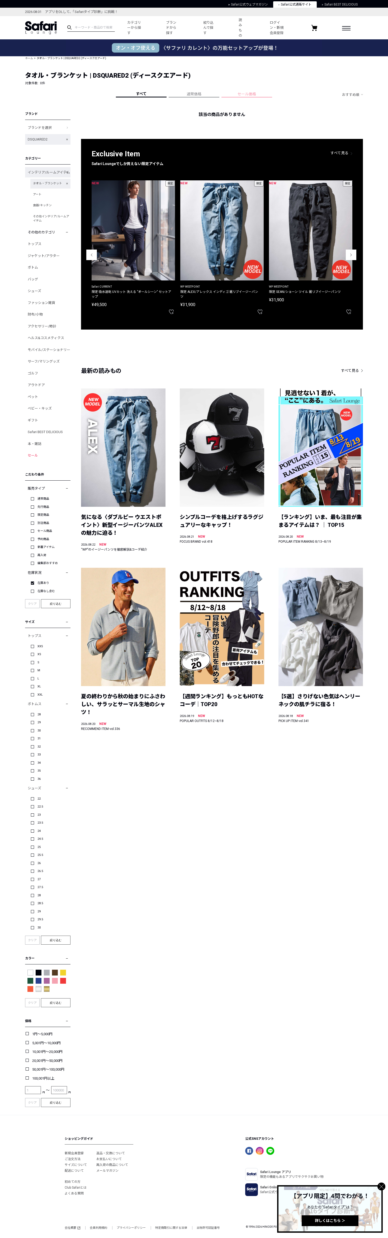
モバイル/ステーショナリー (49, 350)
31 (39, 738)
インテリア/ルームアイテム (49, 172)
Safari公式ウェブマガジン (249, 4)
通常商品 (43, 498)
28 (39, 714)
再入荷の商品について (112, 1165)
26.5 (40, 871)
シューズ (34, 291)
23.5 (40, 822)
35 (39, 770)
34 (39, 763)
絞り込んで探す (208, 28)
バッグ (33, 279)
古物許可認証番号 (208, 1228)
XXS (40, 646)
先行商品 (43, 507)
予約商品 (43, 539)
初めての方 (73, 1182)
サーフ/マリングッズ (44, 361)
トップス (34, 244)
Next (351, 255)
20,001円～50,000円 (47, 1061)
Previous (91, 255)
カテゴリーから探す (134, 28)
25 (39, 847)
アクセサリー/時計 (42, 326)
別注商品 (43, 523)
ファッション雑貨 (41, 303)
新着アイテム (46, 547)
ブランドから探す (171, 28)
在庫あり (43, 583)
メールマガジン (107, 1171)
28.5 (40, 903)
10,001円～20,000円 (47, 1052)
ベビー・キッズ (40, 408)
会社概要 (70, 1228)
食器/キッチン (42, 205)
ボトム (33, 267)
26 (39, 863)
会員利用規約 (98, 1228)
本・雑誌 (34, 444)
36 (39, 779)
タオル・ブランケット (47, 183)
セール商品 (44, 531)
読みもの (240, 27)
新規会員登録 (74, 1153)
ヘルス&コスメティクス (46, 338)
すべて (141, 94)
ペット (33, 397)
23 (39, 815)
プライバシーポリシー (131, 1228)
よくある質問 (74, 1193)
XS (39, 654)
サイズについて (76, 1165)
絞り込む (55, 603)
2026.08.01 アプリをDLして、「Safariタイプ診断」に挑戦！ (71, 12)
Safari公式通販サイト (296, 4)
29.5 (40, 919)
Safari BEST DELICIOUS (341, 4)
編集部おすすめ (47, 563)
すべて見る (339, 153)
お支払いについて (109, 1159)
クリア (32, 604)
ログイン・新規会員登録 (276, 28)
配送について (74, 1171)
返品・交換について (110, 1153)
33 (39, 754)
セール (33, 455)
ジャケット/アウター (44, 256)
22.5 (40, 806)
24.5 (40, 839)
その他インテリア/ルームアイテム (51, 219)
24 (39, 831)
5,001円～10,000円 (46, 1043)
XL (39, 686)
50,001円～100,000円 (48, 1069)
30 (39, 730)
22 (39, 798)
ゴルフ (33, 373)
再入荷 (41, 555)
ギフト (33, 420)
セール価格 (247, 94)
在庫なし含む (46, 591)
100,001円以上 (43, 1078)
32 (39, 746)
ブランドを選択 (40, 128)
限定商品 (43, 515)
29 (39, 722)
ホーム (29, 58)
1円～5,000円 (42, 1034)
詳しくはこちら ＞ (330, 1220)
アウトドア (36, 385)
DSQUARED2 (38, 139)
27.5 (40, 887)
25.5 (40, 855)
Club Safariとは (76, 1187)
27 (39, 879)
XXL (40, 694)
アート (37, 194)
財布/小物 (35, 314)
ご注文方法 (73, 1159)
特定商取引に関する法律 (171, 1228)
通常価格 (194, 94)
